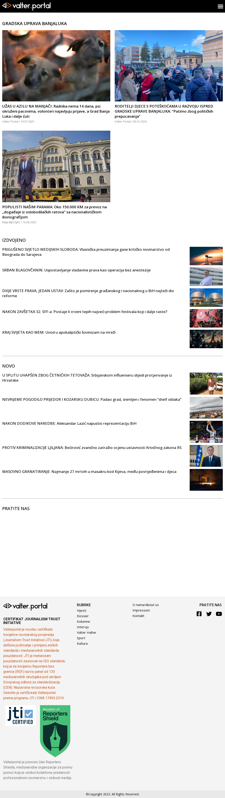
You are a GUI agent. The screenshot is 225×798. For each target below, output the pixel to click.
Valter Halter (86, 632)
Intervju (83, 627)
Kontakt (138, 615)
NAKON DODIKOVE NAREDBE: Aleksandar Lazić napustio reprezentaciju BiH (69, 423)
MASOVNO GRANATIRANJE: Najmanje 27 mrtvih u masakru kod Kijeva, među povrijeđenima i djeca (89, 471)
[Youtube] (219, 614)
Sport (81, 638)
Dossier (83, 616)
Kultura (82, 643)
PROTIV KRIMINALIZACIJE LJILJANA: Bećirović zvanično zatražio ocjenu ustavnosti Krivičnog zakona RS (91, 447)
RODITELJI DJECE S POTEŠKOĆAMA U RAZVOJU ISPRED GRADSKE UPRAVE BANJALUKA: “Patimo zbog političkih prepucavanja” (164, 111)
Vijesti (81, 610)
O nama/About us (145, 604)
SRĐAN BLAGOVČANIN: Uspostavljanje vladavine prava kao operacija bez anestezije (76, 270)
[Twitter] (209, 614)
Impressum (141, 610)
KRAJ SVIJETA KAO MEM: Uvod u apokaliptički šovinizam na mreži (59, 332)
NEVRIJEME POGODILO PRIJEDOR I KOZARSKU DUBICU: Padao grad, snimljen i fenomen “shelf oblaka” (91, 399)
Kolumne (83, 621)
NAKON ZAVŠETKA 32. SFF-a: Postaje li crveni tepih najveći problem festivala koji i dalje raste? (84, 311)
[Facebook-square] (199, 614)
